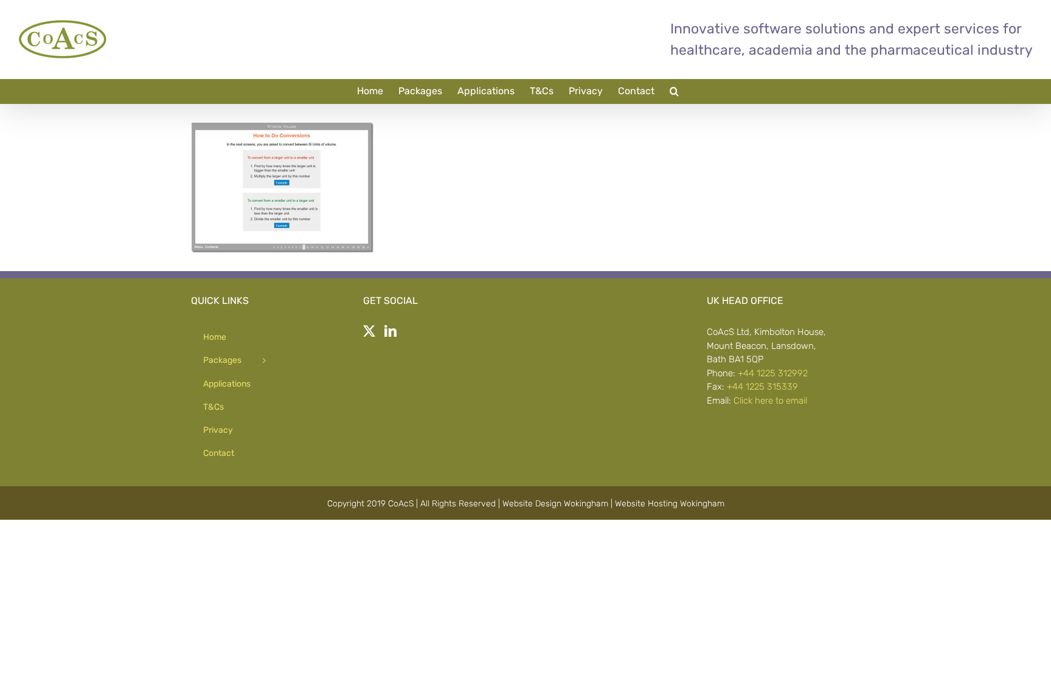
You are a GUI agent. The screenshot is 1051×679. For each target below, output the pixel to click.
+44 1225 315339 (762, 386)
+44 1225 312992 (773, 373)
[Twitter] (369, 331)
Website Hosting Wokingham (669, 503)
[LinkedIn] (390, 331)
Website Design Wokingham (555, 503)
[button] (674, 91)
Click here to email (770, 400)
